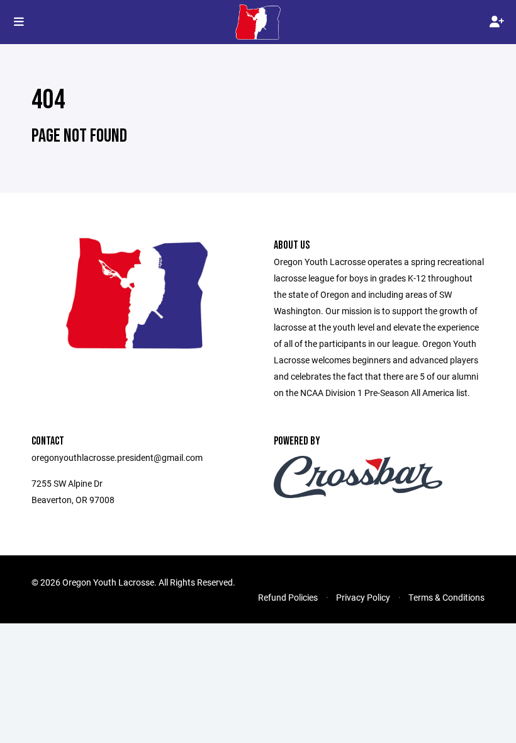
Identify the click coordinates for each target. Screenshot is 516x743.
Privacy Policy (363, 597)
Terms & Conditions (446, 597)
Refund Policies (288, 597)
